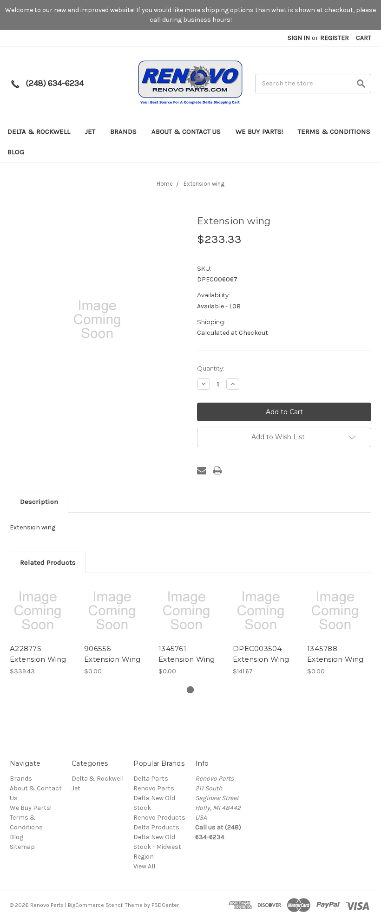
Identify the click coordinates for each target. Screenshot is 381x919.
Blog (15, 152)
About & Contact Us (186, 131)
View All (144, 866)
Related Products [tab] (48, 562)
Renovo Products (159, 817)
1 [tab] (190, 689)
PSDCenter (165, 905)
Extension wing (204, 183)
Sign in (299, 38)
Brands (123, 131)
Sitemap (22, 847)
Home (165, 183)
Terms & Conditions (334, 131)
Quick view (42, 602)
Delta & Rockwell (38, 131)
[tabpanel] (42, 629)
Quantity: (210, 368)
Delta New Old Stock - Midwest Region (157, 846)
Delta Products (156, 827)
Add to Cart (42, 619)
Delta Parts (150, 778)
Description (39, 501)
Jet (90, 131)
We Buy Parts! (259, 131)
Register (334, 38)
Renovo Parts (153, 788)
